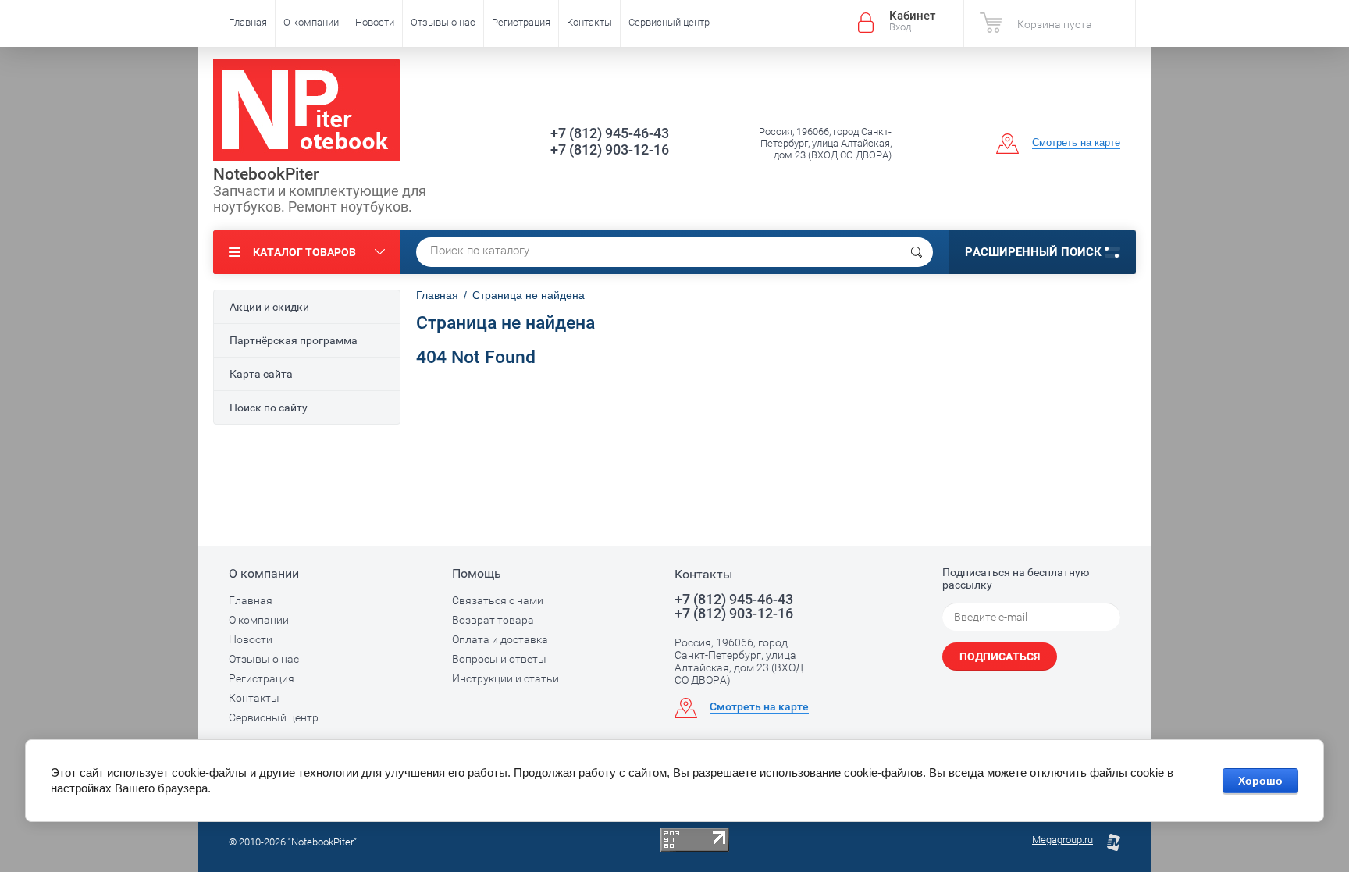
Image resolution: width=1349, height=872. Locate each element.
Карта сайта (261, 374)
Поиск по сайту (269, 407)
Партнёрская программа (294, 340)
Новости (374, 22)
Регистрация (521, 22)
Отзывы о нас (443, 22)
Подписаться (999, 656)
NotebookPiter (266, 174)
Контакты (589, 22)
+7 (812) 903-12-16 (609, 149)
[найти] (916, 252)
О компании (311, 22)
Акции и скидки (269, 307)
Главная (248, 22)
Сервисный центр (669, 22)
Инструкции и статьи (505, 678)
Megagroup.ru (1062, 839)
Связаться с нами (497, 600)
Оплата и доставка (500, 639)
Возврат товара (493, 620)
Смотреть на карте (1076, 142)
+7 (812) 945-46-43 (609, 133)
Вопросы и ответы (499, 659)
